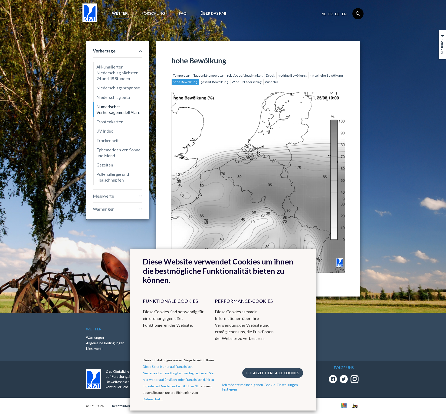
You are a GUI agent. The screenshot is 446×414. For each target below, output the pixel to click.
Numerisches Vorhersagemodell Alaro (118, 109)
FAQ (183, 13)
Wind (236, 82)
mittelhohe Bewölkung (326, 75)
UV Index (104, 131)
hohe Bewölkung (185, 82)
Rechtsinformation (125, 406)
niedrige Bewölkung (292, 75)
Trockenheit (107, 140)
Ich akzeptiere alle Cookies (272, 373)
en (344, 14)
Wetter (120, 13)
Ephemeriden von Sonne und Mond (118, 152)
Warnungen (104, 209)
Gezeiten (104, 164)
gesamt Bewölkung (214, 82)
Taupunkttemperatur (209, 75)
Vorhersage (104, 50)
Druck (270, 75)
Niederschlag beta (113, 97)
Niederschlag (252, 82)
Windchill (271, 82)
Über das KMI (213, 13)
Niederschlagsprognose (118, 87)
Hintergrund (443, 44)
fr (330, 14)
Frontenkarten (109, 121)
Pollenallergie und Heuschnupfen (112, 177)
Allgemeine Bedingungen (105, 343)
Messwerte (103, 196)
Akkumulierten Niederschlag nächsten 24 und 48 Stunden (117, 72)
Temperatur (182, 75)
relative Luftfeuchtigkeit (245, 75)
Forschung (153, 13)
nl (323, 14)
